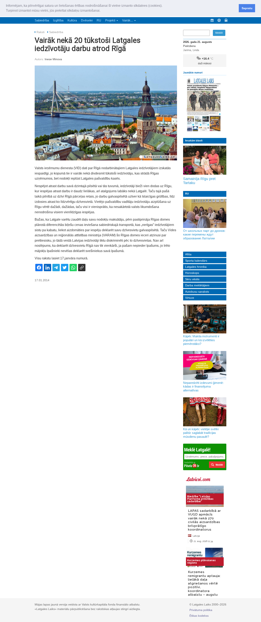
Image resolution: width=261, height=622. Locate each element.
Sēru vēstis (192, 279)
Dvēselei (87, 20)
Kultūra (72, 20)
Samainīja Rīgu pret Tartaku (199, 181)
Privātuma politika (200, 610)
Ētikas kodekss (199, 615)
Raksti (40, 32)
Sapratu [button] (247, 8)
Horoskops (192, 272)
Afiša (188, 254)
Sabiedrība (42, 20)
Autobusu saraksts (197, 291)
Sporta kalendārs (196, 260)
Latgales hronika (196, 266)
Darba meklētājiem (197, 285)
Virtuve (189, 297)
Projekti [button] (110, 20)
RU (99, 20)
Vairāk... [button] (128, 20)
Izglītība (58, 20)
